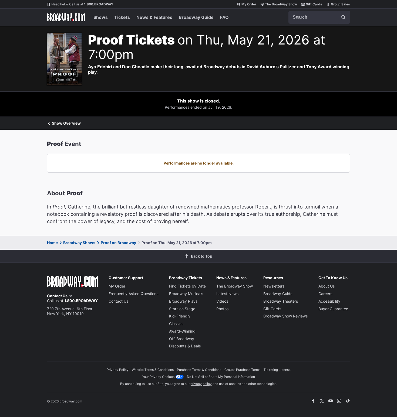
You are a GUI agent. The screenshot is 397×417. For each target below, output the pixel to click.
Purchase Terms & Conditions (199, 370)
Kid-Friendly (179, 316)
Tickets (122, 17)
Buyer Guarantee (333, 308)
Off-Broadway (181, 338)
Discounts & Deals (185, 346)
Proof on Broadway (118, 242)
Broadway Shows (79, 242)
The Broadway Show (281, 4)
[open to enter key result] (343, 17)
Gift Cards (314, 4)
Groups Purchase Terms (242, 370)
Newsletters (273, 286)
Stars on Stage (182, 308)
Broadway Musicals (186, 293)
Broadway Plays (183, 301)
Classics (176, 323)
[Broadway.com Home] (66, 17)
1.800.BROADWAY (82, 4)
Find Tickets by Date (187, 286)
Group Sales (340, 4)
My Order (248, 4)
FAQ (224, 17)
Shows (100, 17)
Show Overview (66, 123)
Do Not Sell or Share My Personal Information (221, 377)
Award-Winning (182, 331)
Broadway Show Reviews (285, 316)
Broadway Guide (196, 17)
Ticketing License (277, 370)
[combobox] (319, 17)
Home (52, 242)
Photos (222, 308)
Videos (222, 301)
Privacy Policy (118, 370)
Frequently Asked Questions (133, 293)
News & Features (154, 17)
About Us (326, 286)
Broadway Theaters (280, 301)
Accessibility (329, 301)
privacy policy (201, 384)
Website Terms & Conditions (153, 370)
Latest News (227, 293)
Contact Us (57, 295)
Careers (325, 293)
